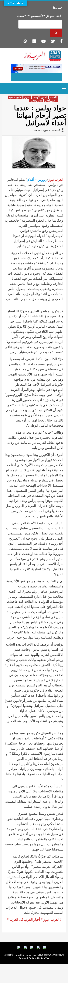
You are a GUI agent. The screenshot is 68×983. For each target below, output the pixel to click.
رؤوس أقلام (50, 100)
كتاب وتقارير (36, 100)
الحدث (53, 97)
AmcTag (45, 958)
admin (53, 130)
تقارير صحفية (15, 97)
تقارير (27, 97)
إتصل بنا (57, 7)
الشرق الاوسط (40, 97)
